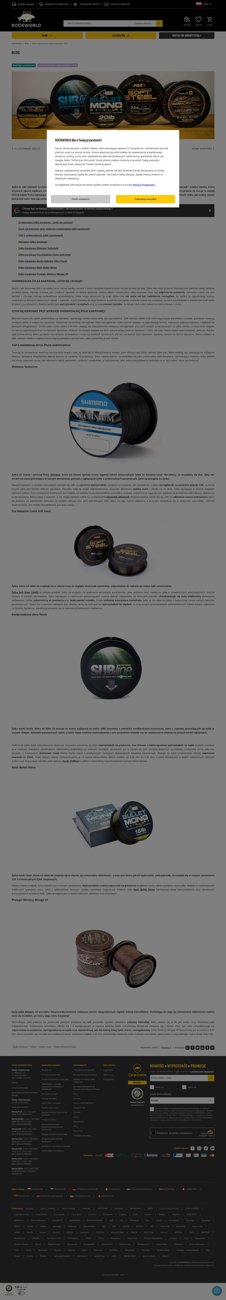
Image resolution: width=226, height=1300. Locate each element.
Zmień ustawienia (80, 199)
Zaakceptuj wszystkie (145, 199)
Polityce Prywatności (144, 184)
